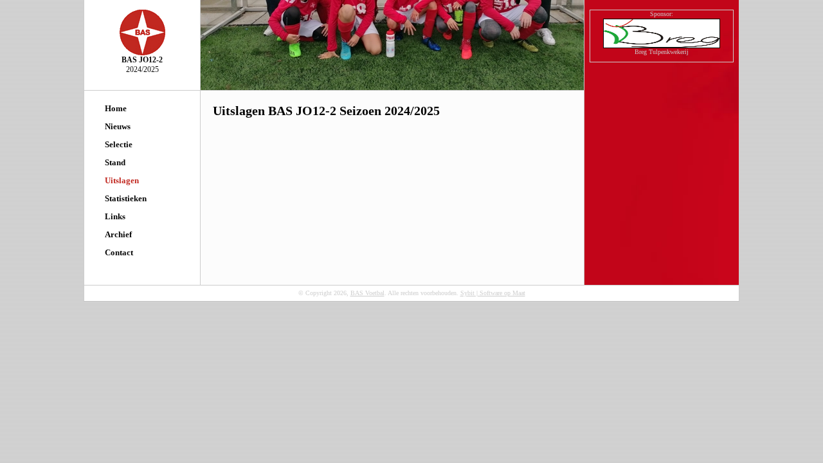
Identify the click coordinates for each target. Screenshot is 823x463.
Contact (119, 252)
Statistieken (126, 198)
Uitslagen (122, 180)
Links (115, 216)
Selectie (118, 144)
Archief (118, 234)
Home (116, 108)
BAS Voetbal (367, 292)
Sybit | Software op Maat (492, 292)
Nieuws (118, 126)
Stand (115, 162)
